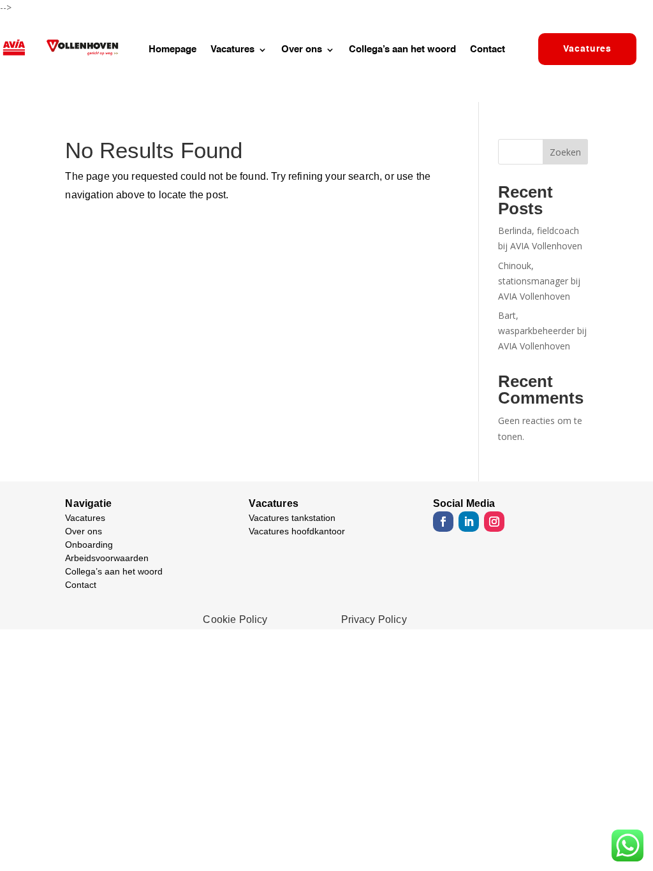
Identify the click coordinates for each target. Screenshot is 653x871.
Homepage (172, 49)
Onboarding (89, 544)
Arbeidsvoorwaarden (107, 558)
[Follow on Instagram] (494, 521)
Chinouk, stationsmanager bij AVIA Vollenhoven (539, 281)
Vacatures (232, 49)
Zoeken (565, 152)
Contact (487, 49)
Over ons (301, 49)
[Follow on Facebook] (443, 521)
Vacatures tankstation (292, 518)
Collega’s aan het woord (402, 49)
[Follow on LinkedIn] (469, 521)
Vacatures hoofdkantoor (297, 531)
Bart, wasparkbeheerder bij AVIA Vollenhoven (542, 330)
